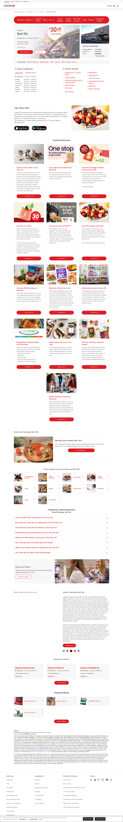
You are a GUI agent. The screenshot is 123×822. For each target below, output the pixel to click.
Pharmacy (18, 1)
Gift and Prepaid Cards (13, 799)
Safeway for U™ (94, 75)
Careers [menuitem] (57, 62)
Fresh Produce (102, 477)
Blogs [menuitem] (69, 62)
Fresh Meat (78, 477)
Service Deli (78, 488)
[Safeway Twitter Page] (95, 780)
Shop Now (40, 52)
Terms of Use (67, 780)
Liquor (29, 499)
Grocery (7, 1)
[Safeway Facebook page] (91, 780)
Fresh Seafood (53, 477)
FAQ (8, 784)
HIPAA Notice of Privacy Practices (73, 799)
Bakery (53, 488)
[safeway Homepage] (9, 6)
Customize (22, 819)
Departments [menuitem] (44, 62)
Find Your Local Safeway (14, 803)
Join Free (98, 258)
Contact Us (10, 780)
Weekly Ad (18, 676)
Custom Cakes (69, 85)
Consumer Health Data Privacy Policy (74, 788)
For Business (25, 1)
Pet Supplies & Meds (29, 477)
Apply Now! (92, 86)
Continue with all (100, 819)
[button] (111, 6)
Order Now (33, 196)
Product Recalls (39, 803)
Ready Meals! (93, 73)
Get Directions (21, 47)
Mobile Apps (10, 791)
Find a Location (63, 683)
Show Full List (69, 92)
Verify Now (98, 196)
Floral (29, 488)
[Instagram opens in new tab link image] (103, 780)
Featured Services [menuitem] (33, 62)
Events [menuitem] (74, 62)
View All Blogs (63, 721)
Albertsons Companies (41, 788)
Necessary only (88, 819)
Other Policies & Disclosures (71, 807)
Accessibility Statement (70, 795)
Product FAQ (10, 811)
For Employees (39, 795)
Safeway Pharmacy (12, 807)
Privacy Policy (67, 784)
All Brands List (11, 815)
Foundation (38, 799)
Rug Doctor (68, 88)
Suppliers (37, 791)
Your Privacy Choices (69, 791)
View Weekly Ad (25, 52)
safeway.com (71, 645)
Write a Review (100, 56)
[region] (61, 819)
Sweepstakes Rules (12, 795)
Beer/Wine (53, 499)
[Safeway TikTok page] (111, 780)
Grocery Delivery (70, 77)
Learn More (65, 196)
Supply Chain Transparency (71, 803)
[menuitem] (20, 20)
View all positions (25, 576)
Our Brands (10, 788)
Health (12, 1)
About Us (37, 780)
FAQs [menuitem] (52, 62)
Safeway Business (94, 89)
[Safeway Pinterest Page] (99, 780)
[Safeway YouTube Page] (107, 780)
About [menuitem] (63, 62)
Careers (37, 784)
